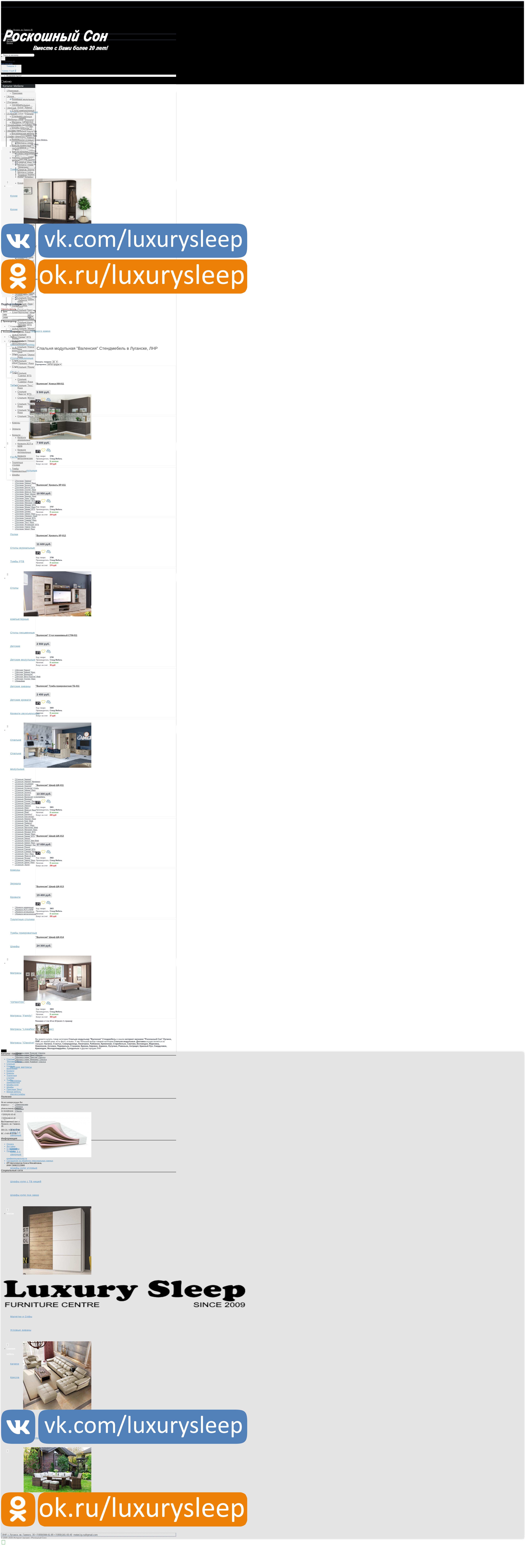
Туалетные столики (22, 919)
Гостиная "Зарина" (23, 481)
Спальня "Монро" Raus (25, 834)
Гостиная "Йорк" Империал (27, 494)
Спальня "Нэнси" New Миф (27, 841)
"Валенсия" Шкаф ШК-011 (50, 785)
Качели (14, 1363)
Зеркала (15, 883)
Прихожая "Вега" (14, 1089)
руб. (30, 318)
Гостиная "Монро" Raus (26, 507)
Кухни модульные (21, 105)
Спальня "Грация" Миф (25, 803)
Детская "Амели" (23, 670)
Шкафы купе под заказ (24, 1195)
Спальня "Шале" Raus (25, 862)
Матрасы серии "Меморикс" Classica (31, 1060)
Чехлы (19, 1111)
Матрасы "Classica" (22, 1042)
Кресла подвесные (21, 145)
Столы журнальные (22, 548)
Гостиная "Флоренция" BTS (27, 525)
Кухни (14, 195)
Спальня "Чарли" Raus (25, 860)
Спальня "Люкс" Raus (25, 825)
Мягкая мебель (14, 1092)
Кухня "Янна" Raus (24, 330)
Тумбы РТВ (17, 561)
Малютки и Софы (21, 1316)
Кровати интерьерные (25, 912)
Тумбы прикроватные (23, 933)
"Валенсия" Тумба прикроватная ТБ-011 (57, 686)
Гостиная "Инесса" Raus (26, 492)
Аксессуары (17, 1094)
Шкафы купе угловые (23, 1168)
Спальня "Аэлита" (23, 792)
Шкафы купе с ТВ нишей (25, 1181)
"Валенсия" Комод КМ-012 (50, 434)
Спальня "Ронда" (23, 847)
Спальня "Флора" (23, 858)
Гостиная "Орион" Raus (25, 514)
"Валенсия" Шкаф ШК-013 (50, 886)
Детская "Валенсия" (24, 674)
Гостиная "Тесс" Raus (25, 522)
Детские (15, 646)
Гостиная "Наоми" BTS (25, 509)
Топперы (15, 1080)
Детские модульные (22, 659)
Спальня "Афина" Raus (26, 790)
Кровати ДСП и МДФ (24, 910)
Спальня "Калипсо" (24, 814)
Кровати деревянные (24, 907)
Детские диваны (20, 686)
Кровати (15, 897)
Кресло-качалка (20, 151)
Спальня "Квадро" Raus (26, 819)
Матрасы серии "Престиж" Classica (30, 1057)
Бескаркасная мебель (23, 133)
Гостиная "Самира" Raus (26, 520)
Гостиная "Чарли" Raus (25, 527)
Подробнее (20, 681)
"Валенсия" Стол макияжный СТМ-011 (56, 635)
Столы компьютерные (23, 110)
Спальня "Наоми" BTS (25, 836)
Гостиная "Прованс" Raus (26, 516)
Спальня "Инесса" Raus (26, 810)
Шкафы (15, 946)
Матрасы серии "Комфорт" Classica (31, 1062)
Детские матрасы (21, 1067)
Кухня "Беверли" (26, 120)
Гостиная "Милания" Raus (27, 503)
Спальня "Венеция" (24, 799)
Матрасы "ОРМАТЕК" (23, 122)
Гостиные (16, 457)
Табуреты (16, 385)
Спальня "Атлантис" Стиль (27, 788)
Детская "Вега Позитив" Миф (28, 677)
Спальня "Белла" (23, 795)
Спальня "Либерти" (24, 823)
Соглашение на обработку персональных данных (30, 1161)
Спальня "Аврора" (23, 779)
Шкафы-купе (13, 1085)
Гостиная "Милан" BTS (25, 501)
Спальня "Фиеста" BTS (25, 856)
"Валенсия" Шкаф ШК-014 (50, 937)
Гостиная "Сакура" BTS (26, 518)
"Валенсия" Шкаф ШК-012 (50, 836)
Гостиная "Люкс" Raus (25, 498)
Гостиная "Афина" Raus (26, 483)
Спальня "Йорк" (22, 812)
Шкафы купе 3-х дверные (15, 1151)
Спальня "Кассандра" (25, 817)
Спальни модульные (12, 1067)
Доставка (11, 1146)
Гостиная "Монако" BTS (26, 505)
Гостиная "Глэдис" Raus (26, 490)
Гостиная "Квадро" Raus (26, 496)
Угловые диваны (20, 1330)
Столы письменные (22, 632)
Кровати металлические (26, 914)
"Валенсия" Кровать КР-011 (51, 485)
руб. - (30, 315)
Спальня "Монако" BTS (26, 832)
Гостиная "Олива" (23, 511)
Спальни (15, 740)
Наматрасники (22, 1104)
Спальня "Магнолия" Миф (27, 827)
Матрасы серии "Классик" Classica (30, 1053)
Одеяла (19, 1107)
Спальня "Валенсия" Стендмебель (30, 797)
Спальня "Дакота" (23, 806)
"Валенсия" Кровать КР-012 (51, 535)
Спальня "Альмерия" (25, 784)
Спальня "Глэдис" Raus (26, 801)
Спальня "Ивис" (22, 808)
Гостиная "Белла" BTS (25, 487)
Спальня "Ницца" (23, 838)
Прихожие (17, 93)
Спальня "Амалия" (24, 786)
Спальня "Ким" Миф (24, 821)
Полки (14, 534)
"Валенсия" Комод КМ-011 (50, 384)
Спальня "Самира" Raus (26, 852)
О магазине (12, 1149)
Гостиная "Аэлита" (24, 485)
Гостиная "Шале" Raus (25, 529)
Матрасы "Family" (21, 1015)
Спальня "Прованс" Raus (26, 845)
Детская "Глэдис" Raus (25, 679)
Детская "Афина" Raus (25, 672)
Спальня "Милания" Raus (26, 830)
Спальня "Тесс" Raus (25, 854)
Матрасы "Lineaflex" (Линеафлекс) (32, 1029)
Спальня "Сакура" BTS (25, 849)
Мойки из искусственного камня (30, 331)
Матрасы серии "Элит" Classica (29, 1055)
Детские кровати (20, 700)
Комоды (15, 870)
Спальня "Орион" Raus (25, 843)
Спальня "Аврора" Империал (28, 782)
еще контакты (6, 64)
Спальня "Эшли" (23, 865)
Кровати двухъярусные (25, 713)
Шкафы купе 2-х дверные (20, 129)
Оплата (10, 1144)
